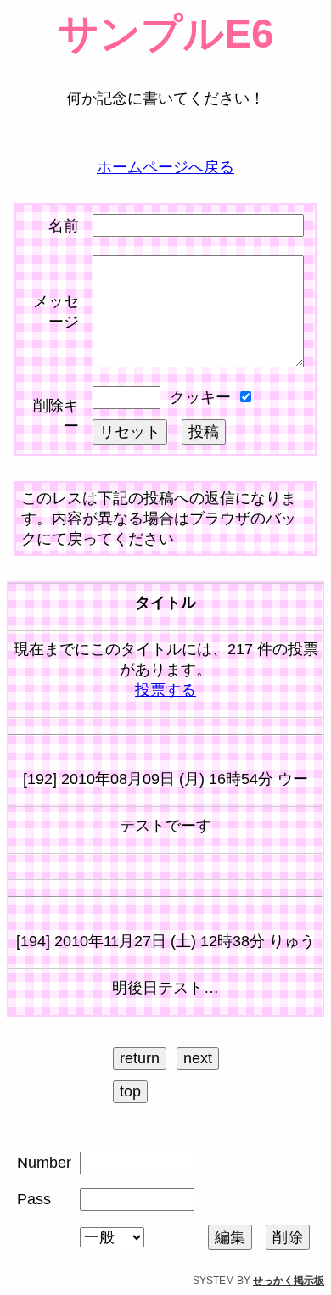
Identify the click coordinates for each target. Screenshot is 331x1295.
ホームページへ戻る (165, 167)
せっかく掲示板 (288, 1281)
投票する (165, 689)
